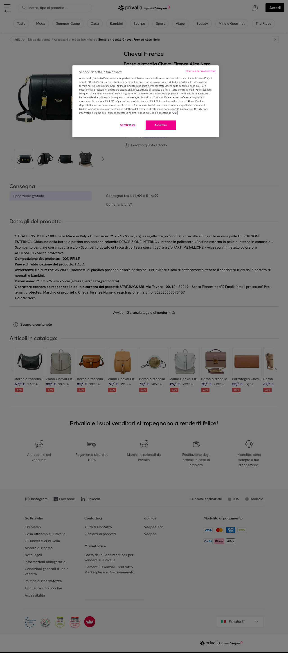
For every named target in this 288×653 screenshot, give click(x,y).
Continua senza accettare (200, 71)
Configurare (127, 124)
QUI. (174, 112)
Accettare (161, 125)
